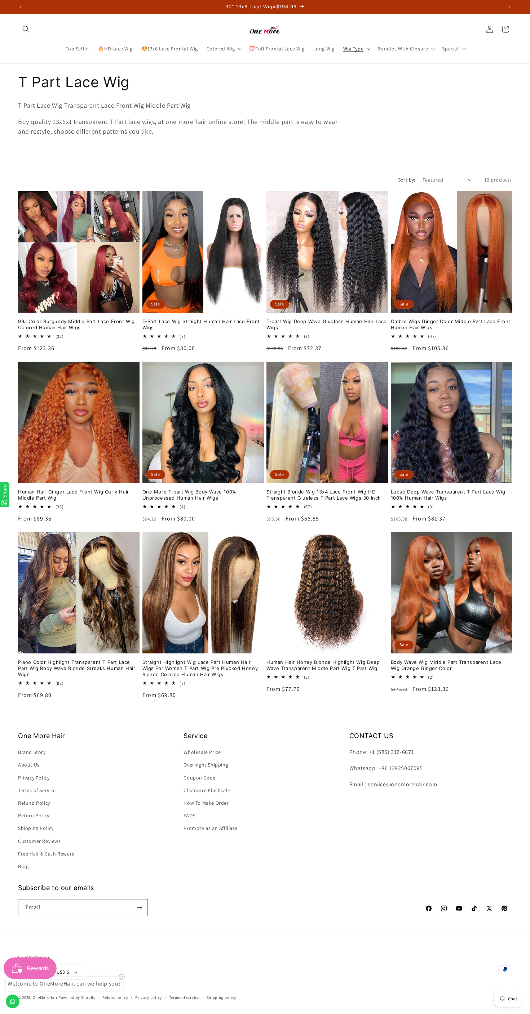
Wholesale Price (202, 752)
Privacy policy (148, 997)
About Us (29, 764)
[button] (26, 29)
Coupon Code (200, 777)
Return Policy (33, 815)
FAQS (189, 815)
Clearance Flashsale (207, 790)
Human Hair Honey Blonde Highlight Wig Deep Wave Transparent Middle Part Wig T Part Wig (323, 665)
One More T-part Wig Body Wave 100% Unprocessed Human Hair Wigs (189, 495)
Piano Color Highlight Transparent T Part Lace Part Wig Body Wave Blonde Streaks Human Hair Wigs (76, 668)
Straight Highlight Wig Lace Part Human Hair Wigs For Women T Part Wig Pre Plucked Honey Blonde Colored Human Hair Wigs (200, 668)
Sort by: (406, 180)
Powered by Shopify (77, 997)
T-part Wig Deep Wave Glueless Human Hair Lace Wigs (326, 324)
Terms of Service (37, 790)
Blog (23, 866)
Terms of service (184, 997)
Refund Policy (34, 803)
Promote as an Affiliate (210, 828)
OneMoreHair (45, 997)
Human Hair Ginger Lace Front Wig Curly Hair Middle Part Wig (73, 495)
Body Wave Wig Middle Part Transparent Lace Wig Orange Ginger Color (446, 665)
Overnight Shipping (206, 764)
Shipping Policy (36, 828)
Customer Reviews (39, 841)
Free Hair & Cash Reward (46, 853)
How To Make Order (206, 803)
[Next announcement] (509, 7)
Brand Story (32, 752)
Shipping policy (222, 997)
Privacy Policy (33, 777)
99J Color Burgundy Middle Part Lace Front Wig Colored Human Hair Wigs (76, 324)
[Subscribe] (139, 907)
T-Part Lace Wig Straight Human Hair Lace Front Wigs (201, 324)
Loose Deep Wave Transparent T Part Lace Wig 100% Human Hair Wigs (448, 495)
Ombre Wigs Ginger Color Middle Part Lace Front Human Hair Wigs (451, 324)
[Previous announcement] (20, 7)
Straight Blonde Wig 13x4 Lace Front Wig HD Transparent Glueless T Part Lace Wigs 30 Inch (323, 495)
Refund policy (115, 997)
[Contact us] (12, 1001)
